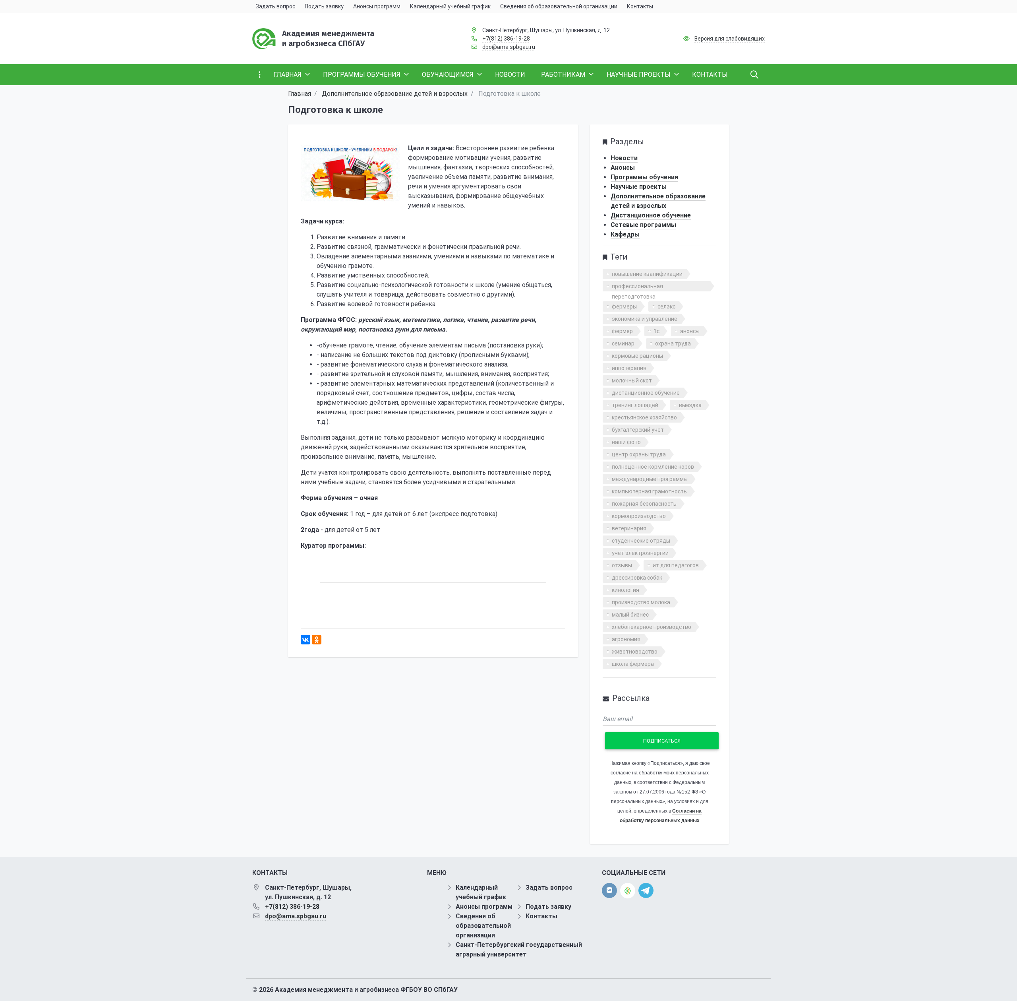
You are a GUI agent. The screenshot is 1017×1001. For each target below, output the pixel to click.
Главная (299, 93)
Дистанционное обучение (651, 215)
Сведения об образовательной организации (483, 925)
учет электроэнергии (640, 553)
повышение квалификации (647, 274)
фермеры (624, 306)
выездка (690, 405)
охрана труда (673, 343)
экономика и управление (644, 319)
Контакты (541, 916)
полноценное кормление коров (653, 467)
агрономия (626, 639)
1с (656, 331)
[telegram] (646, 890)
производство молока (641, 602)
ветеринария (629, 528)
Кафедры (625, 234)
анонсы (690, 331)
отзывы (622, 565)
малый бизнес (630, 614)
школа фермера (633, 664)
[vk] (609, 890)
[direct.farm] (627, 890)
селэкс (666, 306)
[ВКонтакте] (305, 639)
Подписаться (662, 741)
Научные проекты (639, 186)
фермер (622, 331)
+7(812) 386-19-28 (506, 38)
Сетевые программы (643, 225)
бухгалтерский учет (638, 430)
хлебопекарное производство (651, 627)
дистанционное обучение (646, 393)
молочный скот (632, 380)
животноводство (634, 651)
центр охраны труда (639, 454)
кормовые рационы (637, 356)
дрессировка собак (637, 577)
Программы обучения (644, 177)
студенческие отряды (641, 540)
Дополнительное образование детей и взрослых (395, 93)
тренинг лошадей (635, 405)
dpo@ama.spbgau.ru (508, 47)
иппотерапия (629, 368)
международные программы (650, 479)
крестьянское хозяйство (644, 417)
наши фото (626, 442)
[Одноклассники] (316, 639)
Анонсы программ (484, 906)
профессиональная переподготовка (637, 287)
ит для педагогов (676, 565)
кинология (625, 590)
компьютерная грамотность (649, 491)
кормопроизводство (639, 516)
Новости (624, 158)
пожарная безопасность (644, 503)
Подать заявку (548, 906)
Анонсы (623, 167)
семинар (623, 343)
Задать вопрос (549, 887)
